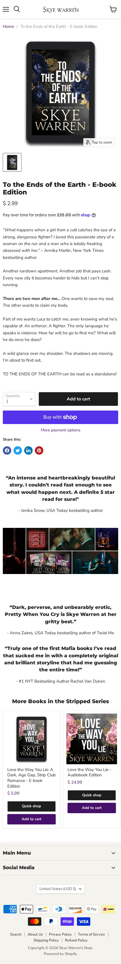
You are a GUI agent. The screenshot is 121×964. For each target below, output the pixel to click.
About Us (35, 934)
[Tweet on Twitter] (18, 450)
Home (8, 26)
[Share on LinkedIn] (28, 450)
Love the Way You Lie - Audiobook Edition (89, 772)
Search (15, 934)
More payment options (60, 430)
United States (57, 888)
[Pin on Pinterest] (39, 450)
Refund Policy (76, 940)
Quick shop (31, 806)
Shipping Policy (46, 940)
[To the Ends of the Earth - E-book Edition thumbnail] (12, 162)
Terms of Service (91, 934)
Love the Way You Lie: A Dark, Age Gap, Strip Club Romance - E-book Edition (31, 778)
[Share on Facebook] (7, 450)
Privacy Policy (60, 934)
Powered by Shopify (60, 953)
